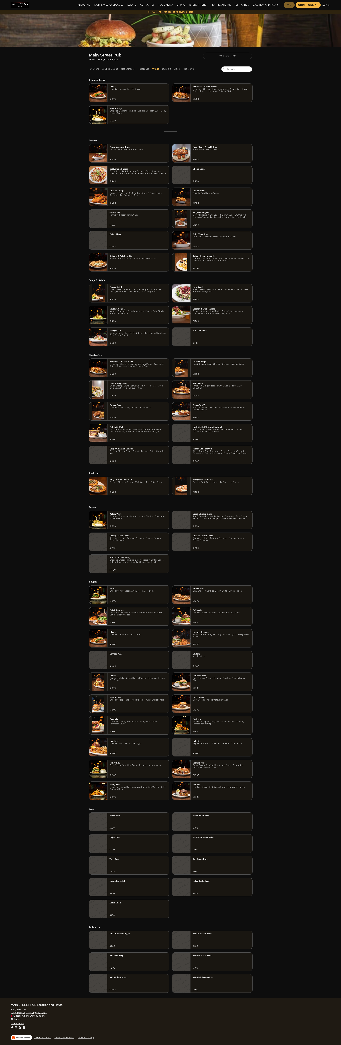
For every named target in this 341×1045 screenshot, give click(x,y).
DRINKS (181, 5)
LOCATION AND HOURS (266, 5)
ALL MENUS (84, 5)
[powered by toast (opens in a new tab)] (21, 1037)
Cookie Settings (86, 1037)
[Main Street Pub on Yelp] (20, 1028)
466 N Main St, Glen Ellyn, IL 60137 (29, 1012)
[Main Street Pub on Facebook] (12, 1028)
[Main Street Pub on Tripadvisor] (23, 1028)
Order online (17, 1023)
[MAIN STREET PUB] (20, 5)
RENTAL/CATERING (221, 5)
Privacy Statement (64, 1037)
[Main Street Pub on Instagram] (16, 1028)
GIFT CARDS (242, 5)
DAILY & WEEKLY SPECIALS (108, 5)
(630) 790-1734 (18, 1009)
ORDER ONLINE (308, 4)
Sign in (326, 5)
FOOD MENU (166, 5)
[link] (94, 69)
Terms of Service (42, 1037)
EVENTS (131, 5)
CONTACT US (147, 5)
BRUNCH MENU (198, 5)
